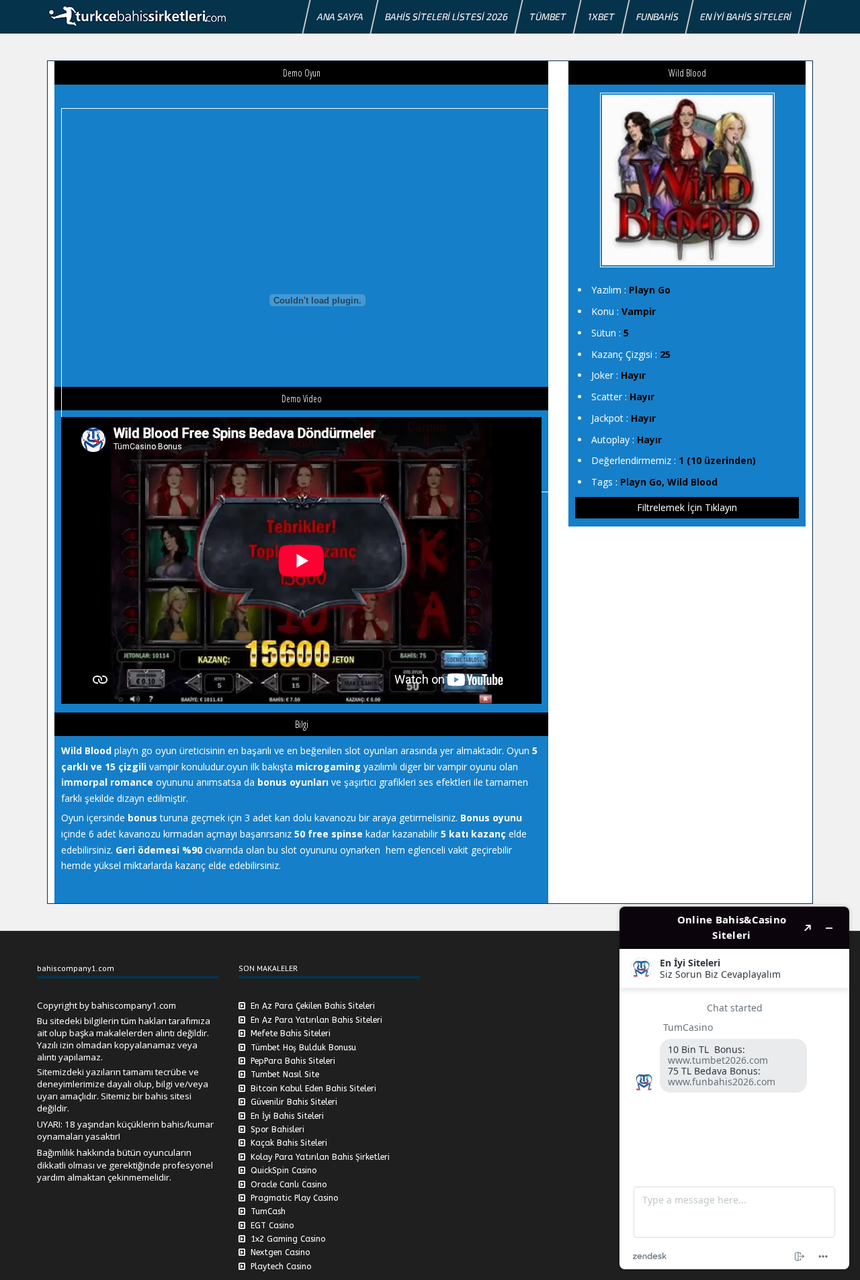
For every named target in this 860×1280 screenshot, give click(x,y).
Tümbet (548, 16)
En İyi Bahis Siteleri (746, 16)
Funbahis (657, 16)
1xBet (601, 16)
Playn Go (650, 289)
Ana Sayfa (340, 16)
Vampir (638, 311)
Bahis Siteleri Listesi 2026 (446, 16)
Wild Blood (692, 481)
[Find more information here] (734, 1088)
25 (665, 354)
